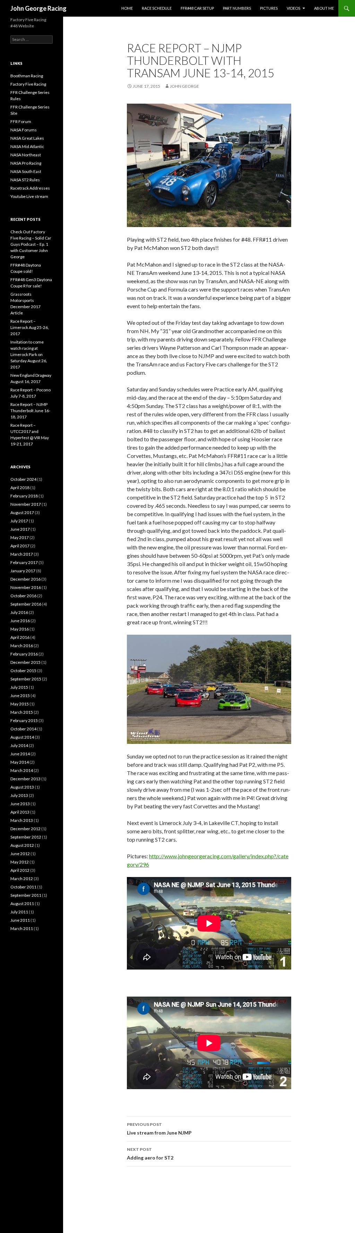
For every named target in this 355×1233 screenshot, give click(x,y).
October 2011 (23, 886)
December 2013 (25, 778)
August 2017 (22, 512)
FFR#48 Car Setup (197, 8)
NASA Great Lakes (27, 138)
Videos (293, 8)
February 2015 (24, 720)
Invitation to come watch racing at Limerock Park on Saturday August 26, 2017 (28, 354)
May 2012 (19, 862)
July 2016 (19, 612)
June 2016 (20, 620)
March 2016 (21, 645)
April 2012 (19, 870)
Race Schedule (157, 8)
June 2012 (20, 853)
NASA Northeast (25, 154)
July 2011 (19, 911)
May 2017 (19, 537)
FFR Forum (20, 121)
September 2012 (25, 837)
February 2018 (24, 495)
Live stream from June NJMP (159, 1129)
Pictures (269, 8)
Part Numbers (237, 8)
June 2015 (20, 695)
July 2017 (19, 520)
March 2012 (21, 878)
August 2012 (22, 845)
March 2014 (21, 770)
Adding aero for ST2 (150, 1154)
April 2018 (19, 487)
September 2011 (25, 895)
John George (184, 86)
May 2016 (19, 629)
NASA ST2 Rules (25, 179)
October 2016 (23, 595)
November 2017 (25, 504)
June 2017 (20, 529)
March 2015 (21, 712)
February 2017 (24, 562)
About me (324, 8)
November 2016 (25, 587)
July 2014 (19, 745)
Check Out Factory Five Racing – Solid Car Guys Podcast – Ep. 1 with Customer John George (30, 244)
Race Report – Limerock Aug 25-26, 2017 (29, 327)
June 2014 (20, 753)
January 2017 (22, 570)
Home (127, 8)
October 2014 (23, 728)
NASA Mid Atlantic (27, 146)
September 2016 (25, 604)
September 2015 (25, 678)
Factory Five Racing (28, 84)
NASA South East (25, 171)
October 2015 (23, 670)
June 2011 (20, 920)
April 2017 (19, 545)
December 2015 (25, 662)
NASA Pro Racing (25, 163)
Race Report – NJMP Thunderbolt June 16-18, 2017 (30, 410)
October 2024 (23, 479)
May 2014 (19, 762)
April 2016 (19, 637)
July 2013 (19, 795)
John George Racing (38, 8)
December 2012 (25, 828)
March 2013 (21, 820)
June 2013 (20, 803)
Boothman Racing (26, 75)
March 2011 (21, 928)
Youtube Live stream (29, 196)
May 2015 (19, 703)
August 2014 (22, 737)
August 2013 (22, 787)
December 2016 (25, 579)
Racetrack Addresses (30, 188)
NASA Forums (23, 129)
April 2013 (19, 812)
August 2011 (22, 903)
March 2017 (21, 554)
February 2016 (24, 654)
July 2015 (19, 687)
